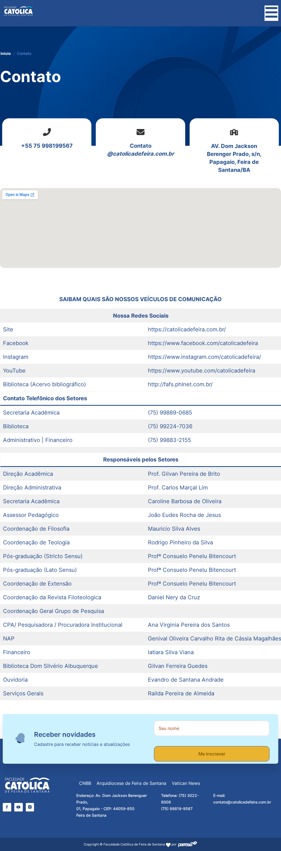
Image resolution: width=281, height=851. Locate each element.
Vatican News (186, 783)
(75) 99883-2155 (169, 440)
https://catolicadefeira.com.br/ (187, 329)
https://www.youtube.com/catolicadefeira (201, 370)
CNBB (85, 783)
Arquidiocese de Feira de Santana (131, 783)
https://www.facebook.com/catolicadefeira (203, 343)
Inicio (6, 53)
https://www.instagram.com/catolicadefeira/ (204, 357)
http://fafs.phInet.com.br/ (180, 384)
